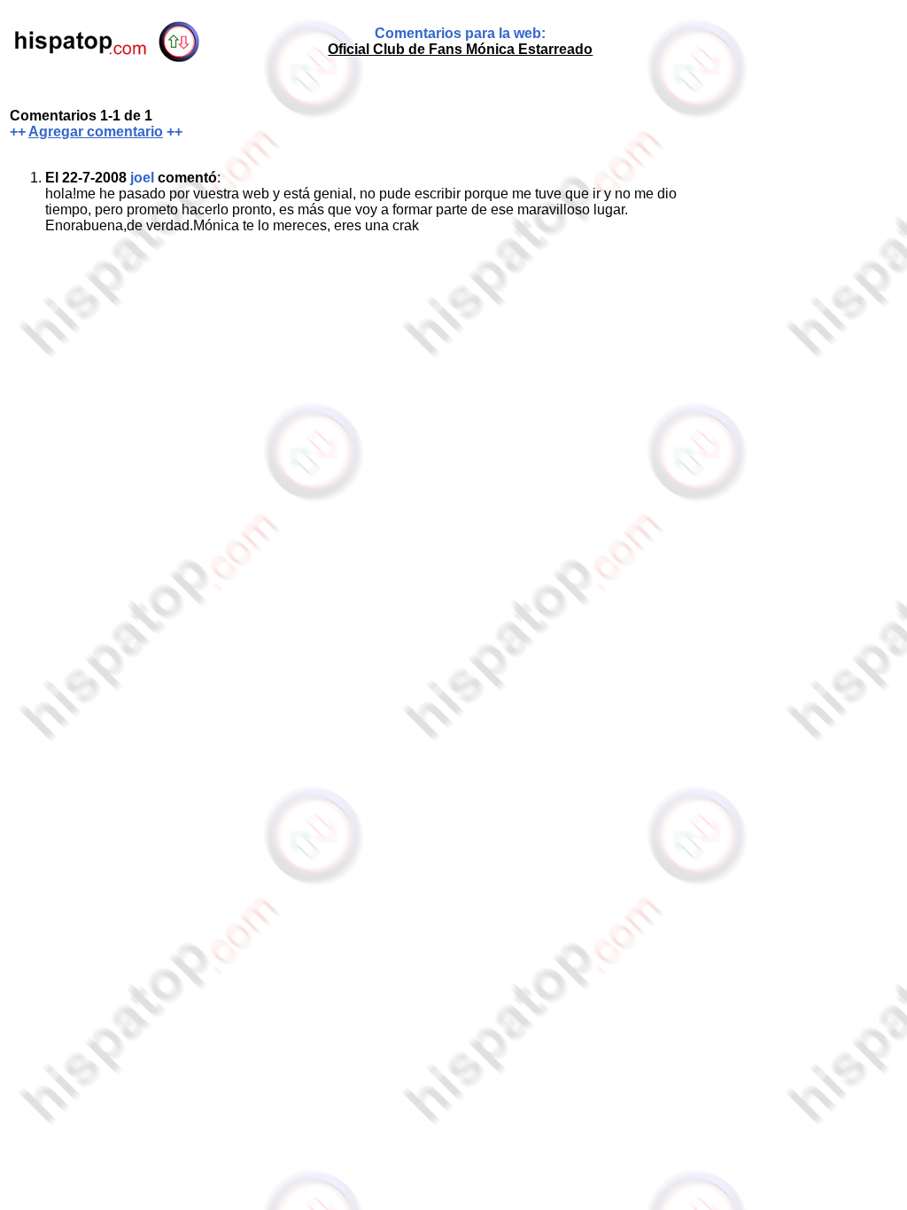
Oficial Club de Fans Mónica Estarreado (460, 49)
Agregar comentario (95, 131)
